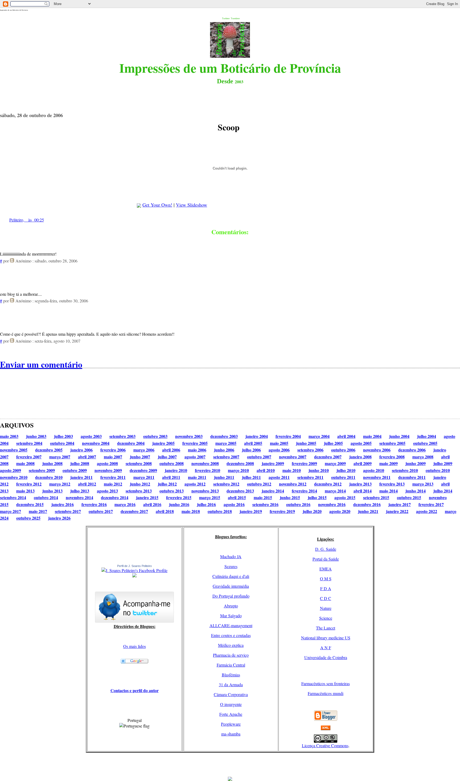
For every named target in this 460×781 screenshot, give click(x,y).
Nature (325, 608)
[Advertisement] (230, 765)
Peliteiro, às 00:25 (26, 220)
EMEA (325, 569)
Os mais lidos (134, 646)
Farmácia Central (231, 665)
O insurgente (231, 704)
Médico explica (231, 645)
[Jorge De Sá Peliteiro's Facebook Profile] (134, 570)
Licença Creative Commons (325, 745)
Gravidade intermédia (231, 586)
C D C (325, 598)
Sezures (230, 566)
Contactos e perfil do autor (134, 690)
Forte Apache (230, 714)
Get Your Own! (157, 205)
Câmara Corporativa (231, 694)
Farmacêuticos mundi (325, 693)
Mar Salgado (231, 615)
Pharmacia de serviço (231, 655)
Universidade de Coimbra (325, 657)
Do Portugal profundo (230, 596)
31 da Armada (231, 684)
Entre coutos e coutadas (231, 635)
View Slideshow (191, 205)
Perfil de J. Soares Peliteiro (134, 566)
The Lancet (325, 628)
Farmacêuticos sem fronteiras (325, 683)
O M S (325, 578)
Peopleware (231, 724)
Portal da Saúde (326, 559)
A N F (325, 647)
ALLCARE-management (231, 625)
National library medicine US (325, 637)
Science (325, 618)
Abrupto (231, 606)
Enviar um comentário (41, 364)
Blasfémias (231, 674)
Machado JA (230, 556)
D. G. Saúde (325, 549)
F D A (325, 588)
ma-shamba (230, 734)
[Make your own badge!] (134, 576)
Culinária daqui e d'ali (230, 576)
